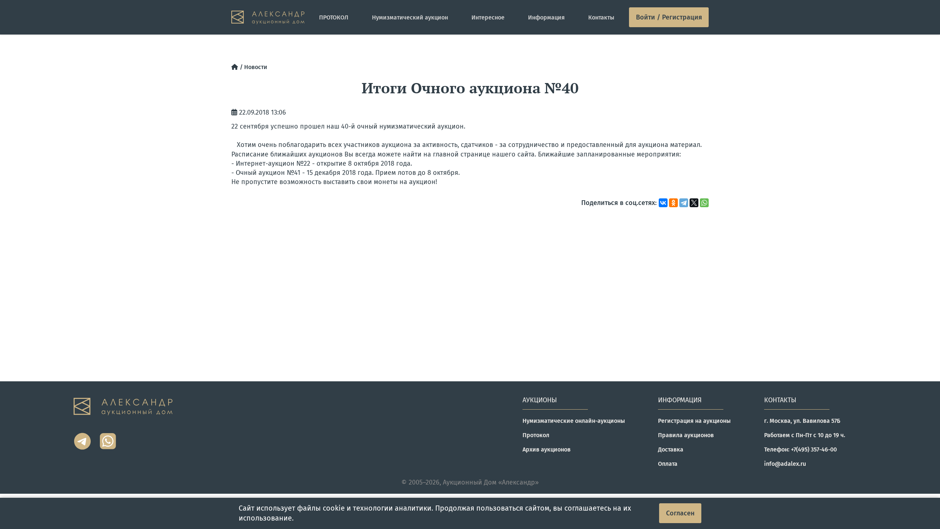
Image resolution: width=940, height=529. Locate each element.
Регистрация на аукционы (694, 420)
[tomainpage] (267, 17)
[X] (694, 202)
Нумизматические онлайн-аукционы (574, 420)
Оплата (667, 463)
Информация (546, 17)
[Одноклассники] (673, 202)
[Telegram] (683, 202)
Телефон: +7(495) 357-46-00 (800, 449)
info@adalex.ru (785, 463)
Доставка (670, 449)
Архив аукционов (547, 449)
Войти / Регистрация (669, 17)
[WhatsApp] (704, 202)
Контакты (601, 17)
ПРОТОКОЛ (333, 17)
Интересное (488, 17)
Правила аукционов (686, 435)
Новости (255, 67)
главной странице (461, 154)
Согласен (680, 513)
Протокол (536, 435)
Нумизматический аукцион (410, 17)
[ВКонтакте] (663, 202)
